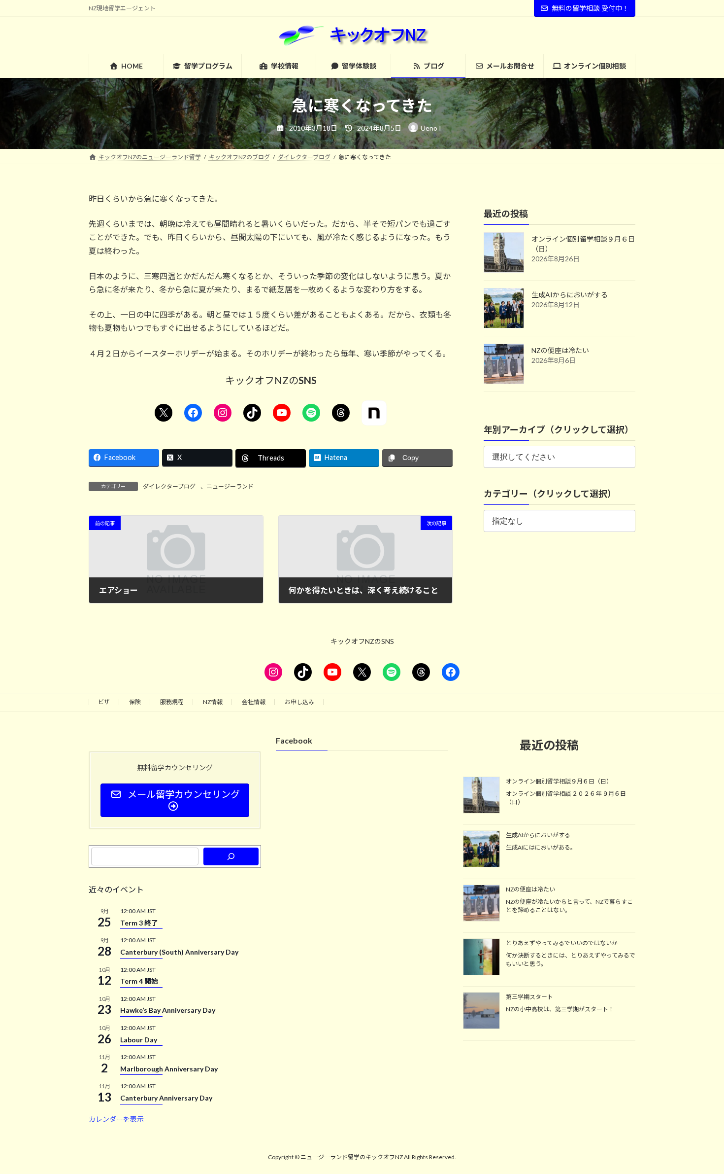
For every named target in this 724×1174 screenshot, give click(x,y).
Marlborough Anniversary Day (169, 1068)
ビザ (104, 702)
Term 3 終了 (139, 922)
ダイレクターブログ (169, 486)
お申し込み (299, 702)
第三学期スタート (529, 996)
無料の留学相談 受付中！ (590, 8)
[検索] (231, 856)
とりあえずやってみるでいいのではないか (562, 943)
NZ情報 (213, 702)
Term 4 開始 (139, 981)
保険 (135, 702)
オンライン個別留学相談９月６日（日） (559, 781)
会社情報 (253, 702)
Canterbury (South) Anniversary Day (179, 951)
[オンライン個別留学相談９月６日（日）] (481, 796)
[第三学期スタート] (481, 1011)
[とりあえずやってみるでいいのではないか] (481, 957)
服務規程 (172, 702)
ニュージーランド (230, 486)
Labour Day (138, 1039)
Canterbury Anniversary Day (166, 1098)
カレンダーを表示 (116, 1118)
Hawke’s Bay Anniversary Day (167, 1010)
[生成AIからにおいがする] (481, 849)
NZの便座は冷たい (560, 350)
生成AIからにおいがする (569, 294)
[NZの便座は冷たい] (481, 903)
